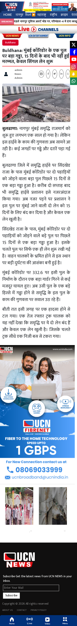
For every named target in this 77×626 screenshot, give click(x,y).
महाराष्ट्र (41, 14)
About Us (7, 610)
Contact (22, 610)
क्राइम (64, 14)
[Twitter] (54, 74)
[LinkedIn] (61, 74)
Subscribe (11, 595)
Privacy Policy (39, 610)
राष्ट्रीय (53, 14)
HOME (7, 14)
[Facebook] (48, 74)
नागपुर (19, 14)
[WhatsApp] (68, 74)
